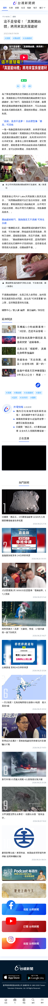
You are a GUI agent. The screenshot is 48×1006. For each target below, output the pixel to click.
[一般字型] (24, 86)
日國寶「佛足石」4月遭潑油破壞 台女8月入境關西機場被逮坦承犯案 (31, 429)
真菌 (8, 38)
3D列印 (24, 397)
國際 (14, 17)
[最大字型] (29, 86)
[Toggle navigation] (42, 1000)
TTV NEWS (6, 17)
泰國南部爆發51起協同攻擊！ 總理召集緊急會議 (31, 421)
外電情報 (18, 406)
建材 (39, 393)
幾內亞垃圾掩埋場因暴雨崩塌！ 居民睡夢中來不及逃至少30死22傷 (31, 413)
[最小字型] (18, 86)
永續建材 (28, 38)
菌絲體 (17, 38)
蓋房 (15, 397)
